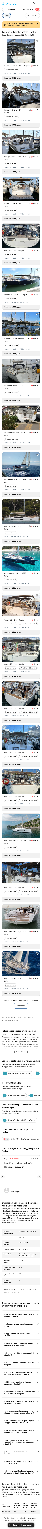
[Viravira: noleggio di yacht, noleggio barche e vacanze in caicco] (9, 3)
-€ (37, 3)
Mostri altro (21, 1006)
